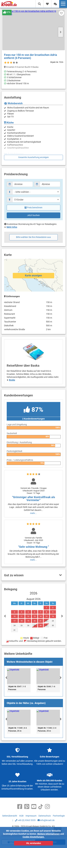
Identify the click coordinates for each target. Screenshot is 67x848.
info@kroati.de (47, 820)
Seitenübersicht (9, 816)
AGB (21, 816)
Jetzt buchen (33, 215)
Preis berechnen (34, 207)
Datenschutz (44, 816)
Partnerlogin (59, 816)
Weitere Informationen (48, 834)
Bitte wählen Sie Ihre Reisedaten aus (33, 237)
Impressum (31, 816)
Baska (12, 380)
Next (60, 32)
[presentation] (6, 677)
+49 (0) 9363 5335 (26, 820)
